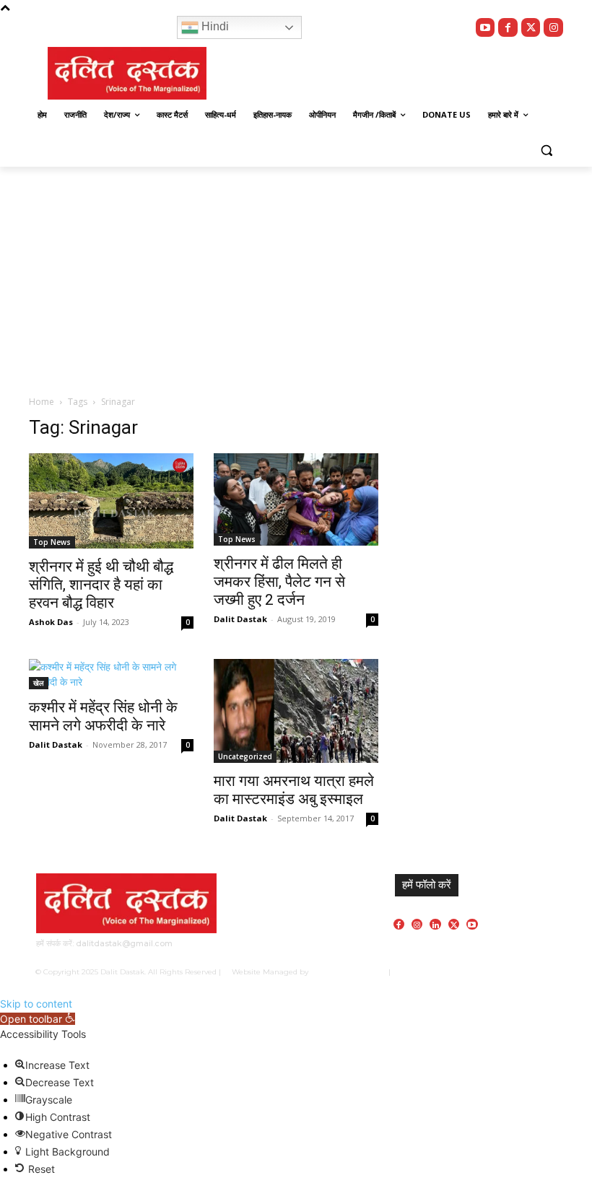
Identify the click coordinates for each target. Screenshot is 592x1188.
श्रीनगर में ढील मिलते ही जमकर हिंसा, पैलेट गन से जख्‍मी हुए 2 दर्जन (279, 581)
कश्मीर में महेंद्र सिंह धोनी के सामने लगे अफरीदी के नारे (103, 716)
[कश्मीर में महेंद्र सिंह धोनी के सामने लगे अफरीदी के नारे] (111, 674)
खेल (38, 683)
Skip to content (36, 1003)
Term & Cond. (489, 972)
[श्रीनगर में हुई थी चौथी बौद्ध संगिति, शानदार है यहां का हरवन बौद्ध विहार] (111, 501)
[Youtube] (485, 28)
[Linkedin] (435, 924)
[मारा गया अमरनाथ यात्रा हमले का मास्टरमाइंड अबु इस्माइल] (296, 710)
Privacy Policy (434, 972)
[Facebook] (508, 28)
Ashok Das (51, 621)
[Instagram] (553, 28)
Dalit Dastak (240, 618)
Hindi (214, 26)
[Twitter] (531, 28)
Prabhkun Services (345, 972)
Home (41, 402)
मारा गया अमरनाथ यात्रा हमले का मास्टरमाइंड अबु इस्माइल (294, 790)
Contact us (538, 972)
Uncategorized (245, 756)
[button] (546, 150)
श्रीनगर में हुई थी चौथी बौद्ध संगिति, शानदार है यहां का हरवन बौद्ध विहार (101, 584)
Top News (52, 542)
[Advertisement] (296, 275)
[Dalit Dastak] (127, 73)
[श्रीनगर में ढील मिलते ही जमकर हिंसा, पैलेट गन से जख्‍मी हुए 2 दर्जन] (296, 499)
